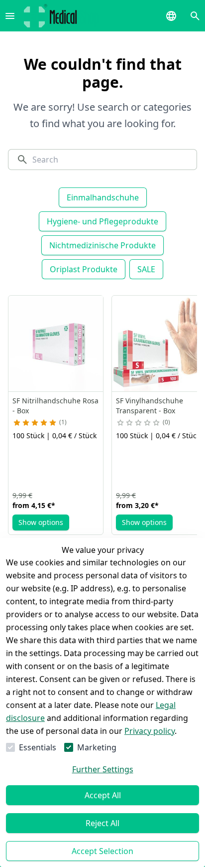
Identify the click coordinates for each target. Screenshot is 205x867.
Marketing (96, 747)
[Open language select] (171, 16)
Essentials (37, 747)
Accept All (103, 795)
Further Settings (102, 769)
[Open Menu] (10, 16)
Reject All (102, 823)
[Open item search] (195, 16)
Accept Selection (102, 851)
